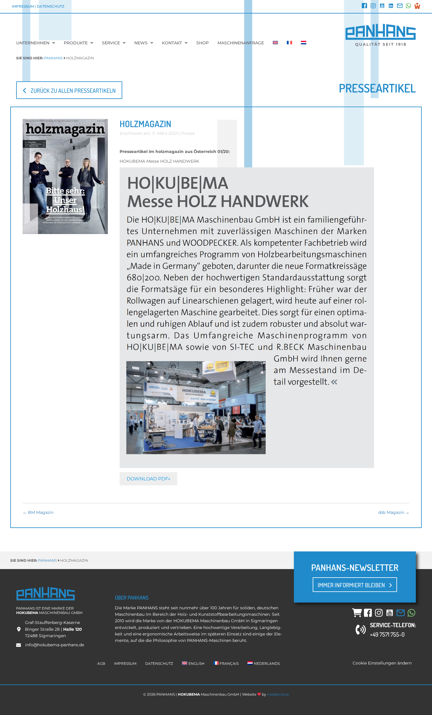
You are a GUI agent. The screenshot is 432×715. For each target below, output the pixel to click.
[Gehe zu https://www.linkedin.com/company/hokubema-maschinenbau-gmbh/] (391, 6)
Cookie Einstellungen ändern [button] (382, 663)
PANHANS (53, 58)
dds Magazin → (393, 512)
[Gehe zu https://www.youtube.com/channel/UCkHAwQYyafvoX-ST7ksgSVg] (382, 6)
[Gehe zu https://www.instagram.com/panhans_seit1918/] (373, 6)
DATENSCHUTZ (50, 6)
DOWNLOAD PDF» (148, 479)
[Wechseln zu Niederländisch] (303, 43)
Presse (188, 133)
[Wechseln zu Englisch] (275, 43)
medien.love (278, 694)
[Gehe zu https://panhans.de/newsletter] (400, 6)
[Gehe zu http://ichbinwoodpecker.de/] (417, 6)
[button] (69, 90)
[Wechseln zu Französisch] (289, 43)
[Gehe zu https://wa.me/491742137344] (408, 6)
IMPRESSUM (23, 6)
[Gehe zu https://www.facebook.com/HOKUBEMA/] (364, 6)
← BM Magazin (38, 512)
